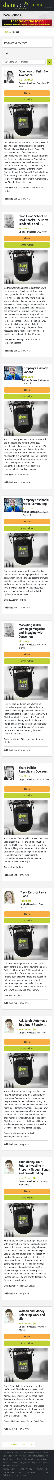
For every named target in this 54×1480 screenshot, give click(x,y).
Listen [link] (27, 93)
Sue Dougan (25, 901)
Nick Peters (24, 229)
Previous (15, 1444)
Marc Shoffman (26, 80)
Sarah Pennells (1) (27, 1029)
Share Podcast (27, 100)
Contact (40, 1469)
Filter (5, 53)
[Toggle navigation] (48, 5)
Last (32, 1444)
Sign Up (38, 5)
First (5, 1444)
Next (24, 1444)
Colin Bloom (24, 776)
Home (7, 32)
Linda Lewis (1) (29, 377)
